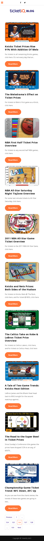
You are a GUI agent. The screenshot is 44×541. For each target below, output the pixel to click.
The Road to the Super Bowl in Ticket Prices (22, 438)
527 (25, 522)
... (22, 517)
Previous (9, 517)
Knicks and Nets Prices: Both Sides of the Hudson (20, 288)
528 (31, 522)
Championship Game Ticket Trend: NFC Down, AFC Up (22, 489)
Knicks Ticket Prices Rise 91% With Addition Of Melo (21, 48)
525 (13, 522)
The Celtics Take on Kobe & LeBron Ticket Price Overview (21, 337)
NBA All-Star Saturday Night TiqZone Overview (20, 192)
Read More (13, 64)
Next (19, 527)
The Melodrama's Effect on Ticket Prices (21, 96)
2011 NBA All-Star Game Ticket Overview (19, 240)
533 (13, 527)
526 (19, 522)
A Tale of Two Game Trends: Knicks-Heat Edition (22, 387)
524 (7, 522)
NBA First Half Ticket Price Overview (21, 144)
